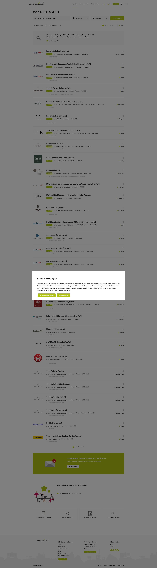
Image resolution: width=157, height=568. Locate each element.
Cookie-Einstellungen (63, 295)
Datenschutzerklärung (64, 290)
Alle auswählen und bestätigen (47, 295)
